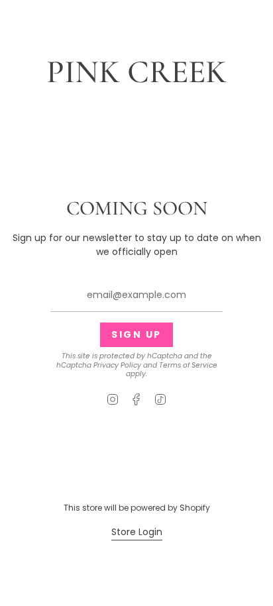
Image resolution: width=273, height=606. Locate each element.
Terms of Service (188, 365)
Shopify (195, 507)
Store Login (136, 531)
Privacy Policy (117, 365)
